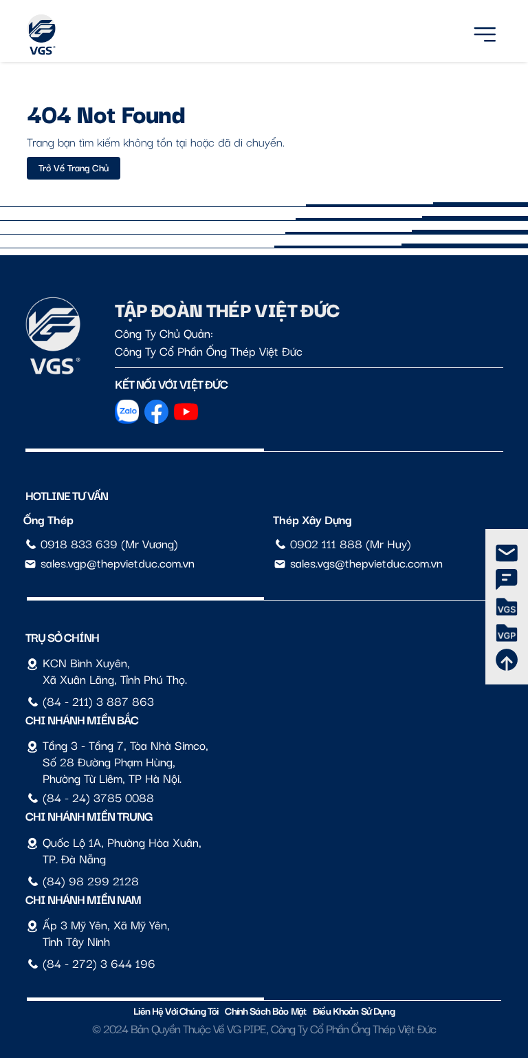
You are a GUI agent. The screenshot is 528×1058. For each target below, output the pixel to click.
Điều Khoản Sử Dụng (354, 1010)
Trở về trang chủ (73, 167)
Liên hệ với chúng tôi (175, 1010)
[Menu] (484, 32)
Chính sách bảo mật (265, 1010)
